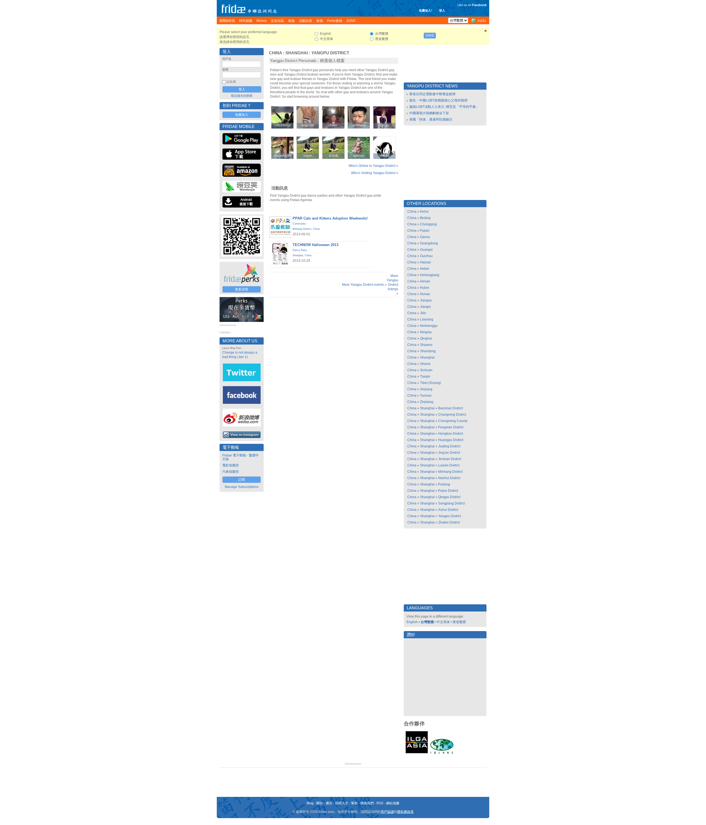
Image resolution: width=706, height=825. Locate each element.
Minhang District (302, 229)
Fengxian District (450, 427)
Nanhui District (449, 478)
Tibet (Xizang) (430, 383)
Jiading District (449, 446)
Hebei (424, 269)
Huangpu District (450, 440)
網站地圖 (392, 803)
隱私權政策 (405, 812)
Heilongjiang (429, 275)
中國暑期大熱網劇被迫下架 (429, 113)
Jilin (423, 313)
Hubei (424, 288)
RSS (379, 803)
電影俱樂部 (230, 465)
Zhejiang (426, 402)
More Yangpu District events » (364, 285)
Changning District (452, 414)
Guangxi (426, 250)
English (412, 622)
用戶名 (226, 58)
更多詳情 (241, 289)
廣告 (329, 803)
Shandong (428, 351)
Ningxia (426, 332)
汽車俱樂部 (230, 472)
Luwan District (448, 465)
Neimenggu (429, 326)
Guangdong (429, 243)
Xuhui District (448, 510)
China (275, 53)
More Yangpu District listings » (392, 284)
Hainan (425, 262)
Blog (310, 803)
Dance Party (300, 250)
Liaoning (426, 319)
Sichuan (426, 370)
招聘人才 (341, 803)
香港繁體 (459, 622)
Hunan (425, 294)
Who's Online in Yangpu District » (373, 166)
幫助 (354, 803)
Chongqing (428, 224)
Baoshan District (450, 408)
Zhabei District (449, 522)
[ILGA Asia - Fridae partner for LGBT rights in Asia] (417, 753)
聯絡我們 (367, 803)
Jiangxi (425, 307)
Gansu (425, 237)
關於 (319, 803)
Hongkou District (450, 434)
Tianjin (425, 376)
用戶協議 (387, 812)
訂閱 (241, 480)
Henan (425, 281)
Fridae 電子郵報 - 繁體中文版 (240, 457)
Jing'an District (449, 453)
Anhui (424, 211)
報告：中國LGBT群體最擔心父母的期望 (438, 100)
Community (299, 223)
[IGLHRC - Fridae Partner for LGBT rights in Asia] (442, 753)
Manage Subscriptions (241, 487)
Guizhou (426, 256)
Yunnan (426, 395)
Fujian (424, 231)
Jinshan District (449, 459)
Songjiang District (451, 503)
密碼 (225, 69)
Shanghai (296, 53)
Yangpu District (330, 53)
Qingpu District (449, 497)
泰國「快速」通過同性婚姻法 (430, 119)
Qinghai (426, 338)
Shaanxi (426, 345)
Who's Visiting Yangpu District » (374, 173)
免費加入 (241, 115)
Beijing (425, 218)
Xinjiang (426, 389)
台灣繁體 (427, 622)
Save (430, 36)
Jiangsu (426, 300)
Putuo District (448, 491)
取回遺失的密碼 (241, 95)
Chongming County (452, 421)
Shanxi (425, 364)
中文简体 (443, 622)
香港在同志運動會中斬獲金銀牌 (432, 94)
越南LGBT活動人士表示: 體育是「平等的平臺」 (444, 107)
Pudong (444, 484)
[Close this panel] (485, 32)
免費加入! (425, 10)
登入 (442, 10)
